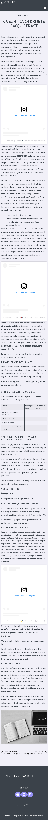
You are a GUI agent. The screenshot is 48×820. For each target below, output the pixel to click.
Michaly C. (5, 444)
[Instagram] (30, 794)
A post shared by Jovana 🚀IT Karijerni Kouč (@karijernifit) (24, 141)
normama (11, 71)
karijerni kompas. (31, 544)
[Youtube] (18, 794)
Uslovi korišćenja (24, 805)
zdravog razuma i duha (14, 346)
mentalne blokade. (18, 258)
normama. (34, 81)
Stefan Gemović (38, 816)
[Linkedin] (24, 794)
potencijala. (22, 156)
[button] (45, 8)
